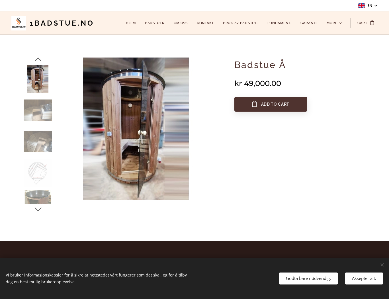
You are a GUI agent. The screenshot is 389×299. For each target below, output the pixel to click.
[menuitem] (132, 23)
